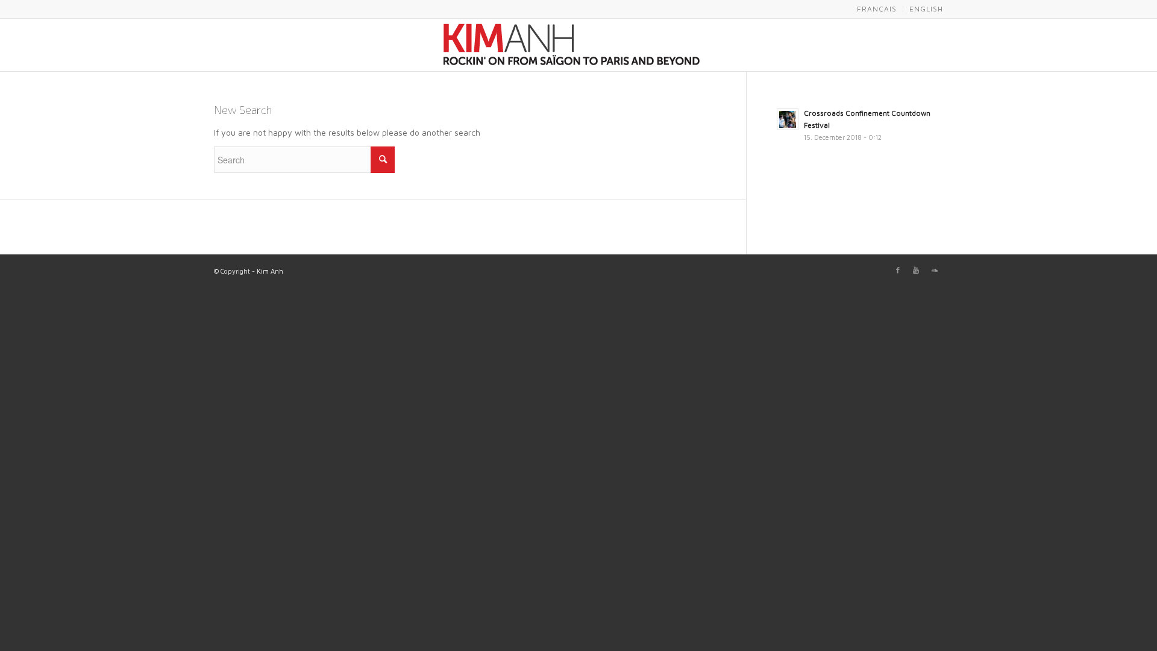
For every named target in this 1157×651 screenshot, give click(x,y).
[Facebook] (898, 270)
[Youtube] (916, 270)
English (926, 8)
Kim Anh (270, 271)
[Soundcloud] (934, 270)
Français (877, 8)
